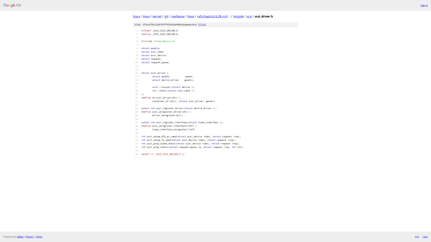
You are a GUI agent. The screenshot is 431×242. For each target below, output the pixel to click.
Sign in (424, 5)
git (166, 16)
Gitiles (20, 236)
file (202, 24)
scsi (249, 16)
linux (136, 16)
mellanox (178, 16)
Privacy (29, 236)
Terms (38, 236)
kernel (157, 16)
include (238, 16)
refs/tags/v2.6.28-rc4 (212, 16)
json (425, 236)
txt (417, 236)
